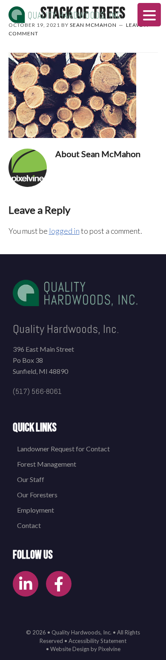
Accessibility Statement (97, 640)
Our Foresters (37, 495)
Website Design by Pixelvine (85, 649)
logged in (64, 230)
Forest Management (46, 464)
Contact (29, 525)
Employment (35, 510)
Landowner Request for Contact (63, 449)
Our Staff (30, 479)
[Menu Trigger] (149, 14)
